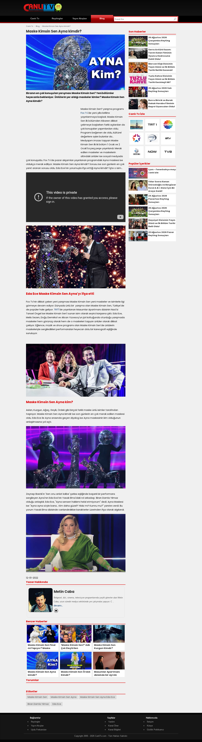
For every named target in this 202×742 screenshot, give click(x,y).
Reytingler (57, 18)
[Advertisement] (120, 7)
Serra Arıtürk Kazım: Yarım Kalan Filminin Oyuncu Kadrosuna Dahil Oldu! (160, 54)
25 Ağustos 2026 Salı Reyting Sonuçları (160, 90)
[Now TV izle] (152, 155)
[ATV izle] (168, 142)
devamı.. (58, 605)
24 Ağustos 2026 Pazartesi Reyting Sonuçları (158, 199)
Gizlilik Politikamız (155, 729)
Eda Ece (57, 704)
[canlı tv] (43, 12)
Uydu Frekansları (39, 729)
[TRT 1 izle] (152, 128)
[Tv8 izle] (168, 155)
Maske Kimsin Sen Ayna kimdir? (56, 26)
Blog (102, 18)
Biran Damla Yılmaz (38, 704)
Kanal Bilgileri (114, 729)
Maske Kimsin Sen (37, 697)
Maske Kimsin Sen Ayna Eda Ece (97, 697)
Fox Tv (84, 112)
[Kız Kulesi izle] (136, 128)
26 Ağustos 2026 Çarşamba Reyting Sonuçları (159, 40)
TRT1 (56, 309)
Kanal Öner (113, 725)
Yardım (111, 722)
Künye (150, 725)
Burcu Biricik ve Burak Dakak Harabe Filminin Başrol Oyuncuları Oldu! (161, 103)
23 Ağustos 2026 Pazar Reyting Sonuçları (161, 234)
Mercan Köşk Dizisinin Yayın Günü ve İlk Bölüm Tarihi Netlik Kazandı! (161, 67)
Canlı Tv (34, 18)
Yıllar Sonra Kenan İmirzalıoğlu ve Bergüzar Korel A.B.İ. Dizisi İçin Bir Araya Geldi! (162, 186)
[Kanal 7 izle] (152, 142)
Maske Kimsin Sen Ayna (63, 697)
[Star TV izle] (136, 142)
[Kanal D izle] (136, 155)
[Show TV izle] (168, 128)
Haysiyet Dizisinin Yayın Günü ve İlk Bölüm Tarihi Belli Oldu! (161, 223)
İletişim (150, 722)
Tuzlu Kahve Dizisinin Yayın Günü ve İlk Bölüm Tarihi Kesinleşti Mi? (161, 79)
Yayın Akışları (79, 18)
